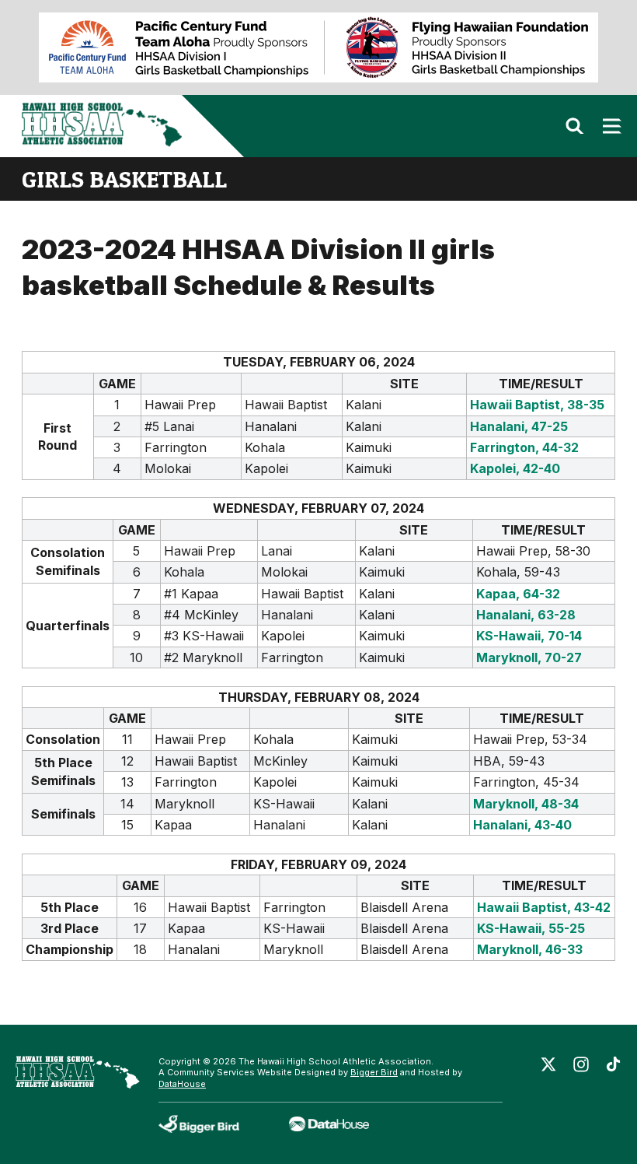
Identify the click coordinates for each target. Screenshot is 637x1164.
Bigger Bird (374, 1072)
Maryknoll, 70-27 (529, 657)
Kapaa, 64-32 (518, 593)
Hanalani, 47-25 (519, 426)
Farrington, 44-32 (524, 447)
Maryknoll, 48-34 (526, 804)
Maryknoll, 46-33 (530, 949)
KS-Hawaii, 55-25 (531, 928)
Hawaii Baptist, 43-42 (544, 907)
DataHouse (182, 1083)
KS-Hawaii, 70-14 (529, 635)
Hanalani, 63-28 (526, 614)
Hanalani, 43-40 (522, 825)
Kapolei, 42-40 (515, 468)
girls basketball (124, 179)
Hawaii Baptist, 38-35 (537, 404)
